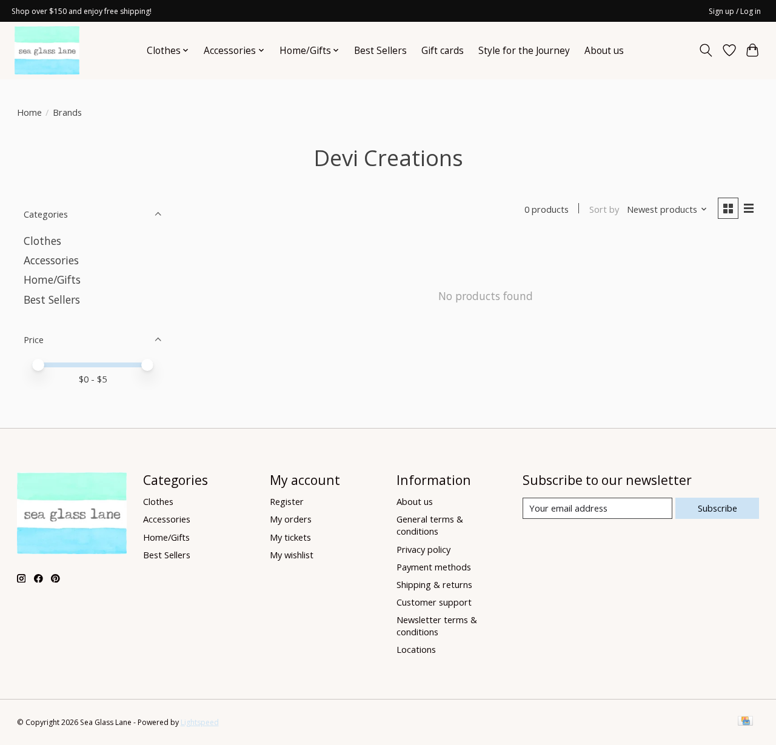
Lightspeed (200, 722)
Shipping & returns (434, 584)
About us (604, 50)
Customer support (434, 602)
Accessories (51, 260)
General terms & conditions (429, 525)
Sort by (604, 209)
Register (287, 501)
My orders (291, 519)
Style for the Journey (524, 50)
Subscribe (717, 508)
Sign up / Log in (735, 11)
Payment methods (433, 567)
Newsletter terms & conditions (436, 625)
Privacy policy (423, 549)
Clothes (42, 240)
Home (29, 112)
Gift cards (442, 50)
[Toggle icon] (705, 50)
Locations (416, 649)
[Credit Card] (745, 722)
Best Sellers (380, 50)
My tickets (290, 537)
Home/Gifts (52, 279)
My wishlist (291, 555)
